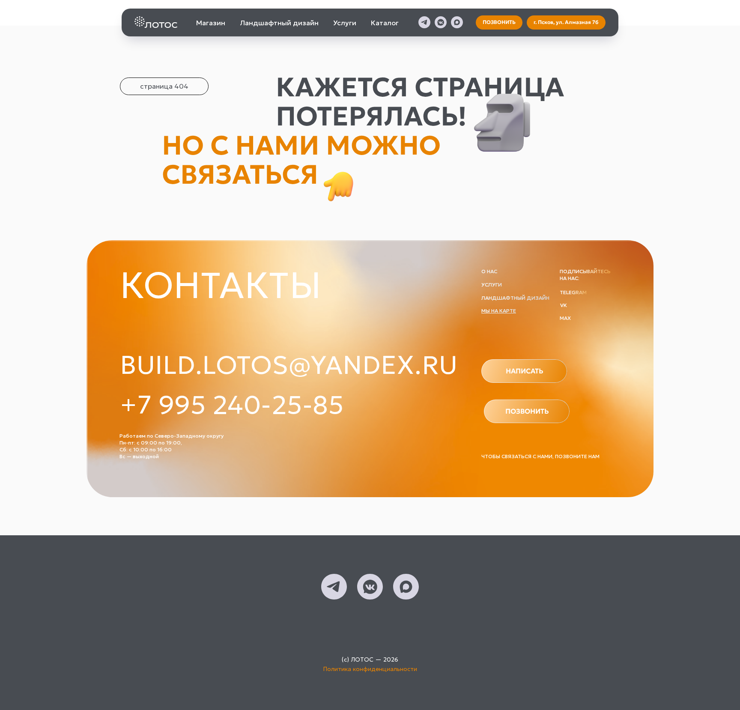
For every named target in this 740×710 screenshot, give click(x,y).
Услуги (344, 22)
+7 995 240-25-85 (231, 404)
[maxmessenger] (457, 22)
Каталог (385, 22)
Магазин (210, 22)
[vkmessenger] (441, 22)
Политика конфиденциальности (370, 669)
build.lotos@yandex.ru (289, 365)
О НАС (489, 271)
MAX (565, 318)
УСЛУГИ (491, 284)
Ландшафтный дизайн (279, 22)
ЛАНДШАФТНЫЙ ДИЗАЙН (515, 298)
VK (563, 305)
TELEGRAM (573, 292)
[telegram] (424, 22)
